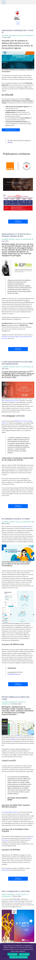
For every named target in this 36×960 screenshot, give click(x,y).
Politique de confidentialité (18, 957)
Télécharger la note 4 (11, 129)
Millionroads (26, 526)
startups (11, 239)
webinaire (10, 142)
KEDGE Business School (20, 421)
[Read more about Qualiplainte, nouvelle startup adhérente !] (18, 184)
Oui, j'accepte (12, 954)
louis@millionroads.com (13, 674)
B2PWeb (18, 736)
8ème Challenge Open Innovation (10, 400)
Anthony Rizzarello (6, 870)
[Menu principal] (18, 23)
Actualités (5, 35)
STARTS (16, 901)
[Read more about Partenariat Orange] (18, 166)
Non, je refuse (24, 954)
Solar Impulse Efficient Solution (9, 812)
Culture (18, 894)
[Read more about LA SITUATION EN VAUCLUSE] (18, 202)
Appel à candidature (8, 894)
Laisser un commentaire (26, 35)
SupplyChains (13, 702)
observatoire (13, 35)
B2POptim (13, 739)
